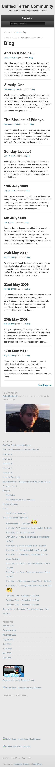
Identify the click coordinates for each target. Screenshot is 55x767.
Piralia (5, 508)
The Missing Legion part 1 (17, 513)
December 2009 (9, 630)
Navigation (27, 17)
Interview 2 (7, 458)
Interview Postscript (11, 477)
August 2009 (8, 639)
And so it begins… (19, 52)
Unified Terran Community (27, 6)
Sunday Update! (17, 151)
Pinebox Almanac (10, 504)
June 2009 (7, 648)
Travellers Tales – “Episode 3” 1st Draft (22, 604)
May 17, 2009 (9, 355)
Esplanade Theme (21, 764)
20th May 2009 (16, 319)
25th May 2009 (16, 252)
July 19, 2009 (9, 155)
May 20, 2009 (9, 323)
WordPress (38, 764)
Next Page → (44, 385)
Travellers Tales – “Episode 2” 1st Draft (22, 600)
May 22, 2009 (9, 289)
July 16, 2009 (9, 190)
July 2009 (7, 643)
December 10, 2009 (12, 89)
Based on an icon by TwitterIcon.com (18, 680)
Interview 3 (7, 463)
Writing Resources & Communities (20, 499)
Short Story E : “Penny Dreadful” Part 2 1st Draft (26, 550)
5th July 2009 (15, 217)
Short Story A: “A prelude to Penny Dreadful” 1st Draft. (29, 527)
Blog (31, 57)
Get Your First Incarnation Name (16, 445)
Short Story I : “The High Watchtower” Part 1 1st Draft (28, 581)
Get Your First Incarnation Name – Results (21, 449)
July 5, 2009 (9, 222)
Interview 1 (7, 454)
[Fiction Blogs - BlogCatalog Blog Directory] (22, 739)
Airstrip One (14, 84)
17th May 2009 (16, 350)
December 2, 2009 (11, 124)
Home (18, 32)
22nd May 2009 (16, 284)
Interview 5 (7, 472)
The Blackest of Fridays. (24, 119)
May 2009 (7, 653)
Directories (10, 495)
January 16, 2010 (11, 57)
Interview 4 (7, 467)
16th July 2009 (16, 186)
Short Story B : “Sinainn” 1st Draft (20, 532)
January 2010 (8, 625)
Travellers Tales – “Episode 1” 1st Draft (22, 595)
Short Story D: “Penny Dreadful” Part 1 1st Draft (26, 545)
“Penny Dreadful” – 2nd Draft (18, 523)
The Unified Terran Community (16, 517)
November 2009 (9, 634)
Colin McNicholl (10, 396)
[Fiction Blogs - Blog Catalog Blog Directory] (22, 687)
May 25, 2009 (9, 257)
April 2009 (7, 657)
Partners (6, 490)
